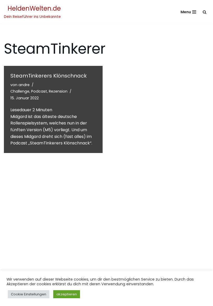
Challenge (19, 91)
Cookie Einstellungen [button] (28, 294)
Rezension (58, 91)
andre (24, 84)
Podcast (39, 91)
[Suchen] (205, 12)
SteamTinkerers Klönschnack (48, 75)
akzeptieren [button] (66, 294)
